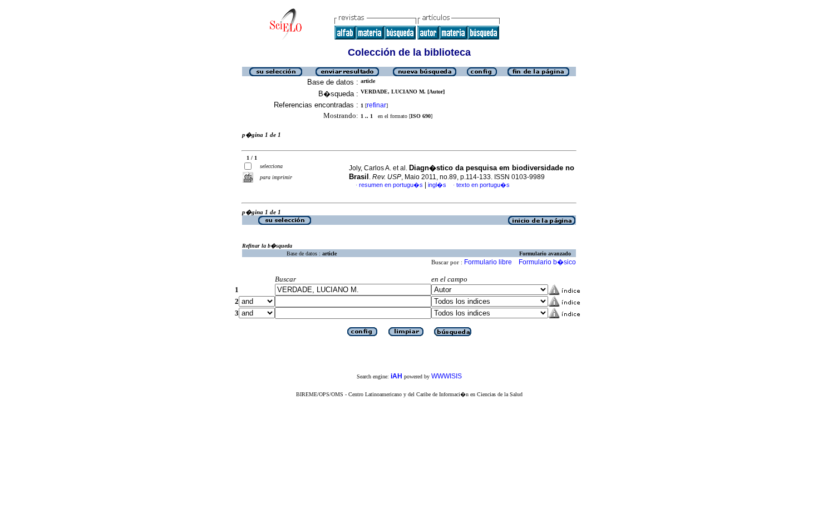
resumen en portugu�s (391, 184)
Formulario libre (488, 262)
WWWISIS (446, 376)
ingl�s (437, 184)
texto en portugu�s (483, 184)
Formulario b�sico (547, 262)
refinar (376, 105)
